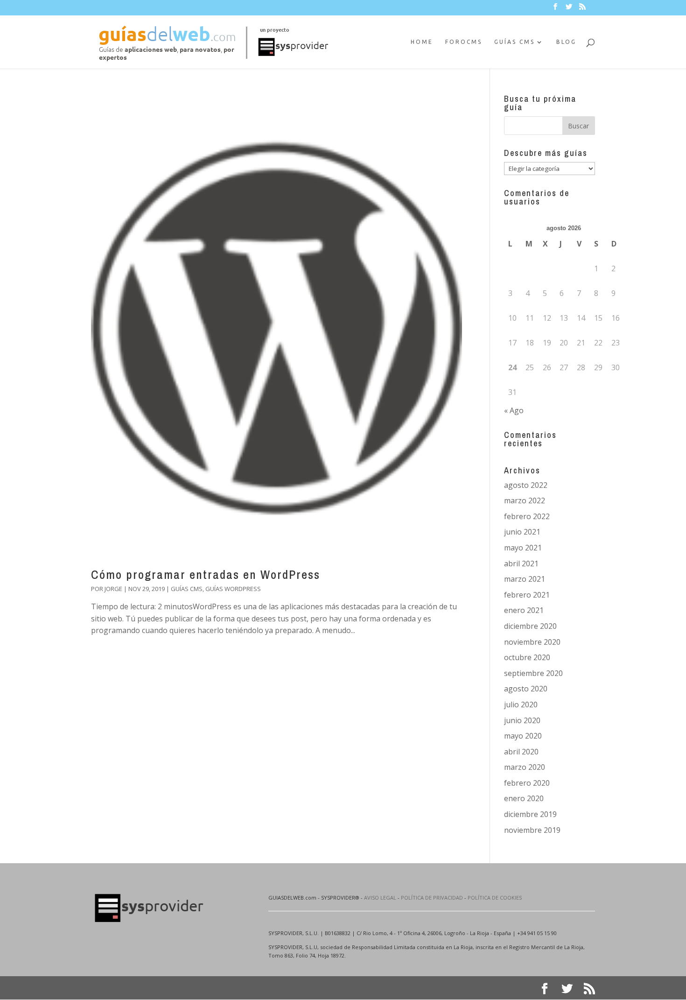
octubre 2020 (527, 657)
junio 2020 (522, 720)
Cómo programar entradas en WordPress (205, 574)
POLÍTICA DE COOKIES (495, 897)
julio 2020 (521, 704)
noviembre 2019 (532, 830)
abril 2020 (521, 751)
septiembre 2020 (533, 673)
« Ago (514, 410)
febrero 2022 (527, 516)
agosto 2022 (525, 485)
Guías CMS (514, 42)
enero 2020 (524, 798)
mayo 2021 (523, 547)
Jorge (113, 589)
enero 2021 (524, 610)
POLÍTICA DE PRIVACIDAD (432, 897)
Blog (566, 42)
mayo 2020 (523, 736)
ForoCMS (463, 42)
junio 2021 (522, 532)
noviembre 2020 (532, 642)
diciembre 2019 (530, 814)
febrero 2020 (527, 783)
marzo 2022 (524, 500)
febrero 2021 (527, 595)
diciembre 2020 (530, 626)
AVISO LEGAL (380, 897)
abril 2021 (521, 563)
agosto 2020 (525, 688)
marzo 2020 (524, 767)
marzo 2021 (524, 579)
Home (422, 42)
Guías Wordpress (233, 589)
